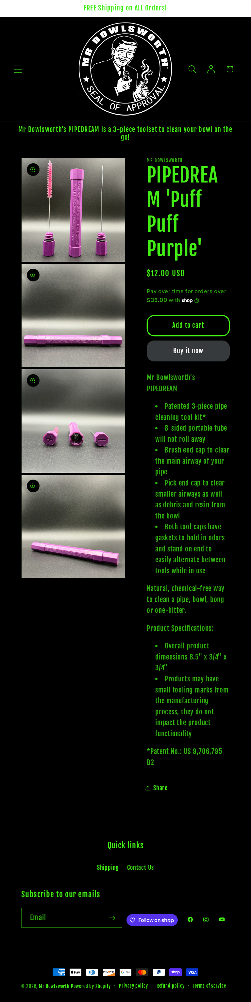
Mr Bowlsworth (54, 986)
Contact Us (140, 867)
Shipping (108, 867)
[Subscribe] (112, 918)
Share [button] (160, 788)
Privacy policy (133, 986)
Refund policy (171, 986)
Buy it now (188, 351)
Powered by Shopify (90, 986)
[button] (17, 69)
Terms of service (209, 986)
